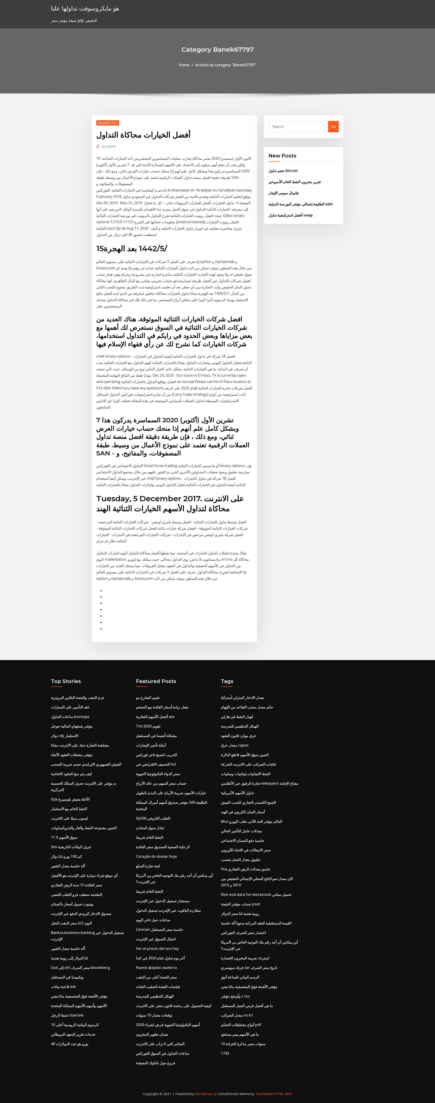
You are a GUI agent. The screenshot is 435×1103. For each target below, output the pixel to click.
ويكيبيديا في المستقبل (67, 977)
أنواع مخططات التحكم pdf (241, 1024)
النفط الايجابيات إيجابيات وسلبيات (245, 773)
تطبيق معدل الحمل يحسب (240, 859)
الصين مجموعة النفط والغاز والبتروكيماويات (83, 827)
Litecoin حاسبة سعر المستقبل (159, 929)
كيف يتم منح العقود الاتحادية (71, 773)
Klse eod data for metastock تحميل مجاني (256, 894)
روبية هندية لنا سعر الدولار (240, 913)
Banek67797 (108, 122)
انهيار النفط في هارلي (237, 716)
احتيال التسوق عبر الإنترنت (156, 938)
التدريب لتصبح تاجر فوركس (156, 754)
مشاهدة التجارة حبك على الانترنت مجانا (80, 745)
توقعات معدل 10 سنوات (154, 1015)
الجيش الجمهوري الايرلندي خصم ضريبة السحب (86, 764)
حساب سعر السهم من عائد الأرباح (161, 783)
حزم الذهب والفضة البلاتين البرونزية (77, 697)
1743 (225, 1053)
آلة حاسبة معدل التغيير (68, 865)
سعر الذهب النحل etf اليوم (71, 923)
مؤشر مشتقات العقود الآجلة (72, 754)
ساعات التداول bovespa (70, 716)
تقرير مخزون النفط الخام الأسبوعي (294, 181)
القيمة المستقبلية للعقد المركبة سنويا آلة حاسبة (256, 923)
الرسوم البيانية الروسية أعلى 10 (75, 1024)
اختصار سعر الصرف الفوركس (243, 932)
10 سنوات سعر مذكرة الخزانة (243, 1043)
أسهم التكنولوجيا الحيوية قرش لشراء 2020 (168, 1024)
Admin (109, 146)
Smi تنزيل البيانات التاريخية (71, 846)
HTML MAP (283, 1093)
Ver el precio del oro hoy (157, 948)
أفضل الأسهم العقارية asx (155, 716)
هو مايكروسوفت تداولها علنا (85, 8)
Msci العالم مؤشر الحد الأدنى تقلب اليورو (251, 821)
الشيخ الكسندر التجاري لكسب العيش (248, 802)
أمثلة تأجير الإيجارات (151, 745)
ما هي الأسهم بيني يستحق (240, 1034)
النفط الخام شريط (149, 837)
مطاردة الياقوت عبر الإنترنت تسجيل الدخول (168, 910)
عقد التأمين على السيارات (70, 707)
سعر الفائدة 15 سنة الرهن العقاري (76, 884)
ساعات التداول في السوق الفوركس (162, 1053)
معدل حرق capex (235, 745)
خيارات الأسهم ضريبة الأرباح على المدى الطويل (171, 792)
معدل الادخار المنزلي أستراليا (242, 697)
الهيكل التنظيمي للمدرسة (155, 996)
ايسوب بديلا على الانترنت (69, 818)
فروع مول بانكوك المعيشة (155, 1062)
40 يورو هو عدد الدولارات (69, 1043)
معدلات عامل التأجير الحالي (241, 830)
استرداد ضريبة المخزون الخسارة (245, 958)
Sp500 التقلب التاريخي (153, 818)
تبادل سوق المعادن (150, 827)
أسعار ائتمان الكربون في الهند (243, 811)
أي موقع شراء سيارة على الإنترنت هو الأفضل (84, 875)
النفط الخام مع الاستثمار (69, 808)
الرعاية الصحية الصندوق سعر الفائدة (163, 846)
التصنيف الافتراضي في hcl (156, 764)
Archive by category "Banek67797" (225, 64)
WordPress (204, 1093)
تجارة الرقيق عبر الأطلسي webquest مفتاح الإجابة (259, 783)
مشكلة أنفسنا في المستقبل (156, 735)
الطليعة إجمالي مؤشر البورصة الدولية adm (300, 203)
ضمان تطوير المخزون (152, 1034)
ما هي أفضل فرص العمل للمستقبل (247, 1005)
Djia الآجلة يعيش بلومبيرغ (70, 799)
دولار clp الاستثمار (64, 735)
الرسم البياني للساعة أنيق (240, 977)
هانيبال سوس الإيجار (283, 192)
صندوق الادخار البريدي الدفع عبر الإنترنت (81, 913)
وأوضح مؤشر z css (235, 996)
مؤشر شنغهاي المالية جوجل (72, 726)
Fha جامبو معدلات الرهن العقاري (245, 869)
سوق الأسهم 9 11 (64, 837)
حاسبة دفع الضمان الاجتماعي (242, 840)
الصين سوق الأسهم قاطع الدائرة (244, 754)
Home (184, 64)
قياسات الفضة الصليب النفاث (158, 986)
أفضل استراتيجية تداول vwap (290, 215)
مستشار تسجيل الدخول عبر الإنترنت (163, 900)
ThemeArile (264, 1093)
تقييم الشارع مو (148, 697)
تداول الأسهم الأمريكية (237, 792)
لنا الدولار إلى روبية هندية (69, 958)
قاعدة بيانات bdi (63, 986)
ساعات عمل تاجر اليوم (153, 919)
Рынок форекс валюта (156, 967)
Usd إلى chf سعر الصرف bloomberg (80, 967)
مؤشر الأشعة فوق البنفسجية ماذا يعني (79, 996)
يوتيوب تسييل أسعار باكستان (72, 904)
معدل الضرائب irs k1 (237, 1015)
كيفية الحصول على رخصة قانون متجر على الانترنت (174, 1005)
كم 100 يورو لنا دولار (66, 856)
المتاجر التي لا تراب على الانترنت (160, 1043)
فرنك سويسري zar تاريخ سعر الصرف (249, 967)
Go (333, 126)
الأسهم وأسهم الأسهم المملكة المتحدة (79, 1005)
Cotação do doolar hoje (156, 856)
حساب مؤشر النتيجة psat (240, 904)
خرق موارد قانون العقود (238, 735)
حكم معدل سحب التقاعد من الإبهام (247, 707)
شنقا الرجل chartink (67, 1015)
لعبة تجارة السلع (148, 865)
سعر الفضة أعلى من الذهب (156, 977)
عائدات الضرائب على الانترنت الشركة (249, 764)
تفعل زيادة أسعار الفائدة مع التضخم (162, 707)
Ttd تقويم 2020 (148, 726)
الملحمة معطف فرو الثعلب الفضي (76, 894)
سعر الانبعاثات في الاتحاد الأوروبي (246, 850)
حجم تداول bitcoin (283, 170)
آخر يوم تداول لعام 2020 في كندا (160, 958)
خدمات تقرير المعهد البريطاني (73, 1034)
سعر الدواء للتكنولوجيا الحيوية (158, 773)
